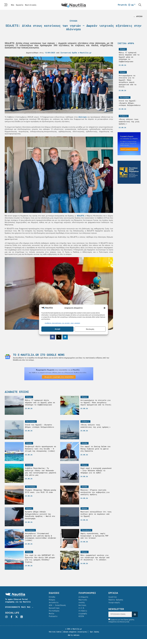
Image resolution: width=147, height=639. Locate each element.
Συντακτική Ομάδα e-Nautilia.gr (76, 52)
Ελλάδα (73, 20)
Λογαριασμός (114, 602)
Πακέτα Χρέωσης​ (115, 599)
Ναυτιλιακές (30, 5)
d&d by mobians (73, 635)
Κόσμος (52, 599)
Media (51, 613)
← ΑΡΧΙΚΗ (137, 16)
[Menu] (6, 5)
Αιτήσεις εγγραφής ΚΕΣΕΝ (83, 613)
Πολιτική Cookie (54, 632)
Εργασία (19, 5)
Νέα (12, 5)
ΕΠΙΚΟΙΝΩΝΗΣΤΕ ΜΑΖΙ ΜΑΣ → (19, 607)
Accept (57, 329)
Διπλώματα (83, 597)
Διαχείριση (82, 632)
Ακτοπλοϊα (53, 602)
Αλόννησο (82, 117)
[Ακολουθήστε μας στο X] (16, 617)
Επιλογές (90, 329)
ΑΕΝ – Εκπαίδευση (57, 605)
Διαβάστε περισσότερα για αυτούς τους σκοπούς (62, 323)
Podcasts (53, 616)
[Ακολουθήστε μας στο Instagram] (6, 617)
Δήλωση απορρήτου (69, 632)
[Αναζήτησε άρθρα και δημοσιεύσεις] (140, 4)
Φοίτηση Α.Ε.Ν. (82, 606)
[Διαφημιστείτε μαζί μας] (58, 373)
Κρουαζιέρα (54, 608)
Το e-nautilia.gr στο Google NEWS (38, 355)
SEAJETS (80, 215)
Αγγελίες (112, 597)
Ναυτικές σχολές (83, 601)
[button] (104, 308)
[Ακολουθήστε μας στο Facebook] (11, 617)
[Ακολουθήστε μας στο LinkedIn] (21, 617)
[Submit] (135, 614)
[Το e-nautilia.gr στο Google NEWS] (7, 357)
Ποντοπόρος (54, 610)
